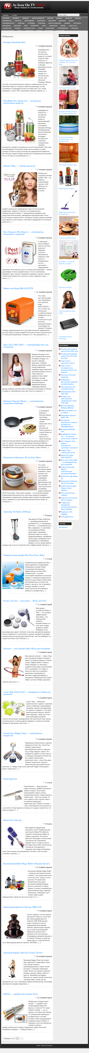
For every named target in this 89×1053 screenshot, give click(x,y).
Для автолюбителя (38, 18)
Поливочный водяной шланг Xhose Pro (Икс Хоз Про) (69, 356)
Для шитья (62, 20)
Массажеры (77, 23)
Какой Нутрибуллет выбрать (66, 188)
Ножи (25, 25)
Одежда (63, 25)
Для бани (50, 18)
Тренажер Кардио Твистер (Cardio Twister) (23, 952)
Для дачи (59, 18)
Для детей (68, 18)
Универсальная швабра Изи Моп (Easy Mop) (23, 555)
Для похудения (29, 20)
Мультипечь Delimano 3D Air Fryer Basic (22, 457)
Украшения (74, 28)
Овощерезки (53, 25)
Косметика (21, 23)
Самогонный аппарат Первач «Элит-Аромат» (69, 488)
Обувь (44, 25)
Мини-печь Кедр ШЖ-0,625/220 (18, 288)
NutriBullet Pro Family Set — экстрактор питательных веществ (22, 101)
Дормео (71, 20)
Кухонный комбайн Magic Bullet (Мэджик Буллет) (26, 863)
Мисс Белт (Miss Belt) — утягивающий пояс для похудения (25, 345)
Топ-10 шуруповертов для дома (67, 88)
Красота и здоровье (55, 23)
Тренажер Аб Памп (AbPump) (17, 511)
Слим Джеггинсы (67, 517)
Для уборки (52, 20)
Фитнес (19, 30)
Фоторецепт (63, 527)
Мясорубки (17, 25)
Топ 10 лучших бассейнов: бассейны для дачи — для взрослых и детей (66, 139)
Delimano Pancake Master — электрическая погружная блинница (23, 402)
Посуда (40, 28)
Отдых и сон (73, 25)
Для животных (7, 20)
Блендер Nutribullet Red (14, 42)
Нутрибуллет (35, 25)
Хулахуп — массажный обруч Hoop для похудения (26, 648)
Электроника (49, 30)
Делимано (25, 18)
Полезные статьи (29, 28)
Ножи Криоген (10, 778)
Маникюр (67, 23)
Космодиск (31, 23)
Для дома (78, 18)
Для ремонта (41, 20)
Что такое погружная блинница (67, 238)
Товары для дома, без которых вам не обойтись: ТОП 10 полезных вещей (68, 62)
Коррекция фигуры (8, 23)
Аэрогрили (5, 18)
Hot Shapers (60, 30)
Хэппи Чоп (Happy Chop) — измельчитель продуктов (22, 734)
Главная (5, 15)
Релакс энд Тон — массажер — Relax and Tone (24, 600)
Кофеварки (41, 23)
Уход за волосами (8, 30)
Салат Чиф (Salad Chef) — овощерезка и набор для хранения (26, 692)
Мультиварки (6, 25)
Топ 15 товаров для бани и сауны (68, 165)
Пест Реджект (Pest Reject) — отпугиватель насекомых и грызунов (23, 232)
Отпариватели (7, 28)
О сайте (14, 15)
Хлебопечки (29, 30)
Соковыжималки (62, 28)
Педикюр (17, 28)
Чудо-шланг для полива (65, 287)
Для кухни (18, 20)
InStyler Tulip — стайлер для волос (19, 165)
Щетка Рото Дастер (12, 820)
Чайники (39, 30)
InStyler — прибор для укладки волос (20, 993)
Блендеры (16, 18)
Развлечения (50, 28)
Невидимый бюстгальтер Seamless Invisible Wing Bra (69, 382)
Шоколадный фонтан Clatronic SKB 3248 (22, 907)
